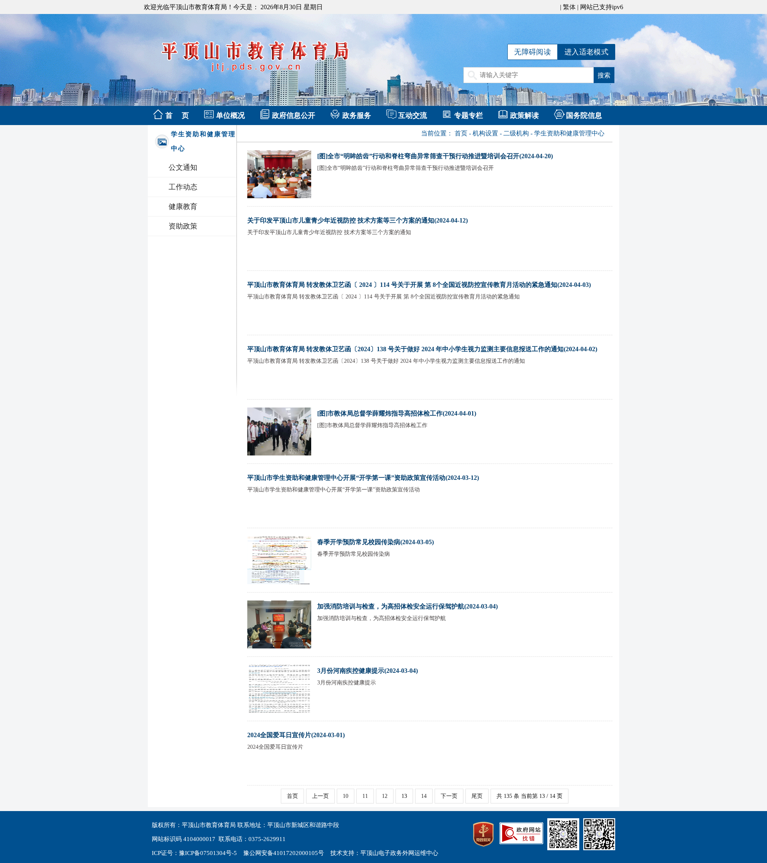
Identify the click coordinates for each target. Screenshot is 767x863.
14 (424, 796)
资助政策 (183, 226)
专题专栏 (468, 115)
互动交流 (412, 115)
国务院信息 (584, 115)
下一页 (449, 796)
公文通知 (183, 167)
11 (365, 796)
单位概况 (230, 115)
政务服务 (356, 115)
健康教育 (183, 207)
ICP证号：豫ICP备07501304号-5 (194, 853)
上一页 (320, 796)
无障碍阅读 (532, 52)
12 (384, 796)
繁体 (569, 7)
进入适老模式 (586, 52)
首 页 (177, 115)
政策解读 (524, 115)
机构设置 (485, 133)
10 (345, 796)
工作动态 (183, 187)
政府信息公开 (293, 115)
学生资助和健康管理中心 (569, 133)
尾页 (477, 796)
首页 (461, 133)
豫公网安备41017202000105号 (283, 853)
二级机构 (516, 133)
